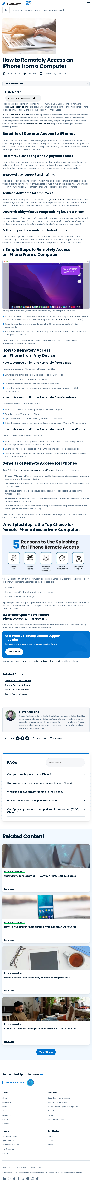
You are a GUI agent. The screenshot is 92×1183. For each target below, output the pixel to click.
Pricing (50, 1145)
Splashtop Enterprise (56, 1111)
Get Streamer (8, 1149)
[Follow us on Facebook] (18, 1178)
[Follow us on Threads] (14, 1178)
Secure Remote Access (16, 694)
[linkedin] (18, 738)
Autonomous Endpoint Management (63, 1106)
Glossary (5, 1124)
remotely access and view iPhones (37, 470)
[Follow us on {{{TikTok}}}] (37, 1178)
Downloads (52, 1140)
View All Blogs (46, 1052)
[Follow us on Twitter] (23, 1178)
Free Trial (51, 1136)
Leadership (6, 1102)
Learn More (9, 889)
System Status (8, 1140)
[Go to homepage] (11, 3)
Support (6, 1131)
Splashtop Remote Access (59, 1098)
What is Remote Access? (17, 689)
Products (52, 1092)
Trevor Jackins (13, 73)
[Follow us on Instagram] (9, 1178)
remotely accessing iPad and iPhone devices (41, 661)
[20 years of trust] (27, 3)
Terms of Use (35, 1168)
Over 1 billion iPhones (19, 106)
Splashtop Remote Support (59, 1102)
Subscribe (58, 738)
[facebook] (22, 738)
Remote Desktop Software (17, 685)
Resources (6, 1115)
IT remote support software (15, 114)
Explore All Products (56, 1119)
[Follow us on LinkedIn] (4, 1178)
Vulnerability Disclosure (12, 1145)
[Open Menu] (88, 3)
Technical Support (10, 1136)
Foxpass (51, 1115)
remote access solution (38, 123)
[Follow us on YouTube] (28, 1178)
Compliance (7, 1168)
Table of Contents (13, 83)
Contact (5, 1119)
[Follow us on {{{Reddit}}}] (32, 1178)
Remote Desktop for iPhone (18, 680)
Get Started (14, 651)
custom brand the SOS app (69, 319)
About (5, 1092)
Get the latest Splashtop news (20, 1074)
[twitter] (27, 738)
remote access (59, 199)
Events (5, 1106)
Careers (5, 1111)
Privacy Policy (21, 1168)
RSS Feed (41, 738)
